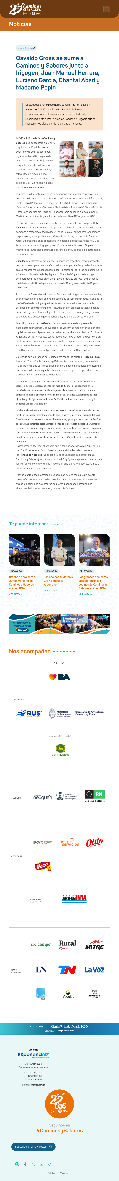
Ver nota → (15, 594)
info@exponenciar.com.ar (33, 1085)
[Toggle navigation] (106, 9)
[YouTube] (41, 1164)
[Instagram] (17, 1164)
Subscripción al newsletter (30, 1146)
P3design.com (65, 1173)
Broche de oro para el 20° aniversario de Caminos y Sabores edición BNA (22, 582)
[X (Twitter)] (33, 1164)
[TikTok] (50, 1164)
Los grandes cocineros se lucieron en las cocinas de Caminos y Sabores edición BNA (93, 582)
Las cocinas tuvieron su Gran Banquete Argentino (59, 580)
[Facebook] (25, 1164)
